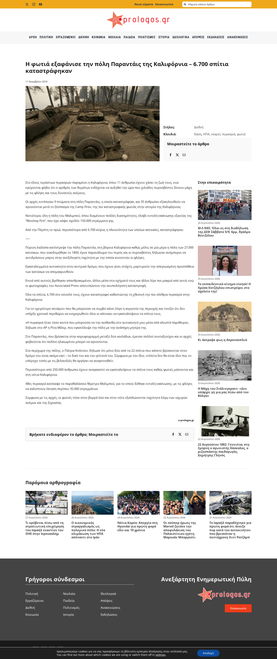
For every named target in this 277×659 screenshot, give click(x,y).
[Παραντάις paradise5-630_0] (92, 87)
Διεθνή (199, 127)
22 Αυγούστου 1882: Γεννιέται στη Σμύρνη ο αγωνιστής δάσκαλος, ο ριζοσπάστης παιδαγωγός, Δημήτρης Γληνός (223, 449)
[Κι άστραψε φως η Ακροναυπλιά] (225, 304)
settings (160, 655)
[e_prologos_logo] (138, 10)
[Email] (184, 155)
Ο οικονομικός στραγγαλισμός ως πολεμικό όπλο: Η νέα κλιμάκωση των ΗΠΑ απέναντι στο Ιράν (88, 530)
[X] (177, 155)
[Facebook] (170, 155)
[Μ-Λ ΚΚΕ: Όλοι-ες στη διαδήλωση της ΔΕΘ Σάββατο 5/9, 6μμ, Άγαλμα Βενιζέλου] (225, 192)
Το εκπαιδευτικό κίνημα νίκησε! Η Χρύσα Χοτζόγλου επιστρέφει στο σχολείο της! (224, 287)
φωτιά (241, 134)
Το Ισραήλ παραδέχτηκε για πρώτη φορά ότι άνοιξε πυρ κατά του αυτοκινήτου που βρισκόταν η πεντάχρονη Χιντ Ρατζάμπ (230, 530)
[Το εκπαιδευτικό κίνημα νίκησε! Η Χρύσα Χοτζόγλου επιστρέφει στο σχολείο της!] (225, 248)
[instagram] (33, 4)
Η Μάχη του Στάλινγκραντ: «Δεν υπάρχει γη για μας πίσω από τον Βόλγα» (223, 392)
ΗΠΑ (206, 134)
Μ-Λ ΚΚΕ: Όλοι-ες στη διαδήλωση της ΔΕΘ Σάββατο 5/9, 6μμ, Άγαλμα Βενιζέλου (224, 231)
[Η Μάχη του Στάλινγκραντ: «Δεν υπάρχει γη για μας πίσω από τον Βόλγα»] (225, 353)
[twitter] (26, 4)
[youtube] (40, 4)
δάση (198, 134)
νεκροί (215, 134)
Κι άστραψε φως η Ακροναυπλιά (222, 340)
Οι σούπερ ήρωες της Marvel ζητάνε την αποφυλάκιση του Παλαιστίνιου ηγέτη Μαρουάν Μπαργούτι (179, 530)
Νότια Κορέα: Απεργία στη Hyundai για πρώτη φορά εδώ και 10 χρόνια (137, 526)
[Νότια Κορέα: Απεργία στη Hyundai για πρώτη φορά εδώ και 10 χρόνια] (138, 493)
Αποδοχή (208, 653)
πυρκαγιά (228, 134)
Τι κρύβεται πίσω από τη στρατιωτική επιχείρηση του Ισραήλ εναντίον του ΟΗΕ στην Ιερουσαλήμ (44, 528)
